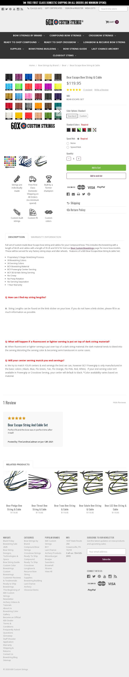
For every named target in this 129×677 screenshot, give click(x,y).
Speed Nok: (77, 138)
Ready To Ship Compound (20, 42)
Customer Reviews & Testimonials (12, 579)
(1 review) (87, 89)
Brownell (49, 565)
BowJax (48, 559)
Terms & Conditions (8, 625)
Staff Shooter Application (9, 640)
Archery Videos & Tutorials (11, 604)
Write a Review (101, 89)
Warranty (7, 645)
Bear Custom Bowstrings (82, 248)
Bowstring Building (43, 48)
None (73, 143)
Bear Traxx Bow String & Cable (64, 507)
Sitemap (7, 660)
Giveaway (7, 635)
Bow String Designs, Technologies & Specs (10, 555)
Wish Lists (90, 8)
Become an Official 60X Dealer (12, 619)
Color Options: (76, 110)
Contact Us (8, 654)
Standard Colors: (77, 124)
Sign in (68, 8)
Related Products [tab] (18, 464)
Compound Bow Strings (66, 35)
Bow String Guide (75, 48)
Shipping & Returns (8, 649)
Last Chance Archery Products (53, 551)
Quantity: (70, 153)
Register (79, 8)
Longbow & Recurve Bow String (104, 42)
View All (48, 571)
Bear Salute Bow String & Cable (90, 507)
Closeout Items (63, 55)
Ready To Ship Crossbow (60, 42)
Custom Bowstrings (8, 573)
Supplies (16, 48)
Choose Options (15, 486)
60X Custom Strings (50, 542)
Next (59, 111)
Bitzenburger (51, 556)
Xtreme (48, 568)
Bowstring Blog (10, 657)
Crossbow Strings (101, 35)
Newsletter (8, 599)
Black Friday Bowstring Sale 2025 (10, 543)
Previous (6, 111)
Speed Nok (75, 147)
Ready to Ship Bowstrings (9, 585)
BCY (47, 547)
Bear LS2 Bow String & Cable (115, 507)
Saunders (49, 562)
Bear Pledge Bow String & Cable (14, 507)
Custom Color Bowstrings (9, 567)
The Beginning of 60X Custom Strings (11, 592)
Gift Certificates (53, 8)
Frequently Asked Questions (11, 631)
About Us (7, 608)
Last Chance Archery (105, 48)
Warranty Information (46, 236)
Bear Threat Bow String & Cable (40, 507)
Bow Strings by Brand (28, 35)
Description (16, 236)
